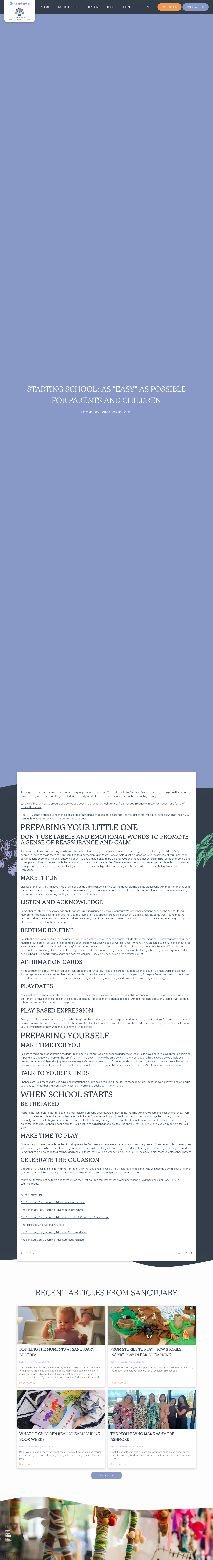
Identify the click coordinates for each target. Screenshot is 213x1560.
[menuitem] (45, 7)
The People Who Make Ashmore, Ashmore (142, 1437)
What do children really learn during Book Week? (59, 1437)
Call (161, 1179)
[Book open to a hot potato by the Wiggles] (61, 1409)
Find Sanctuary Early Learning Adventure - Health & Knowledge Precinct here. (65, 1217)
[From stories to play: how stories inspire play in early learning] (152, 1325)
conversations (29, 858)
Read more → (27, 1382)
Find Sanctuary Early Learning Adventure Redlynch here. (53, 1239)
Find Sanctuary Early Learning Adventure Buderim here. (52, 1209)
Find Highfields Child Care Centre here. (42, 1224)
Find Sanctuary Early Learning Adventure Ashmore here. (53, 1202)
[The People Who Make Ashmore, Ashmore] (152, 1409)
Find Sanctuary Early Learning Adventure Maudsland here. (54, 1232)
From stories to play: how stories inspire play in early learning (145, 1352)
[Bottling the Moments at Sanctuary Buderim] (61, 1325)
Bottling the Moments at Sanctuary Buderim (56, 1352)
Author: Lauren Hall (31, 1194)
